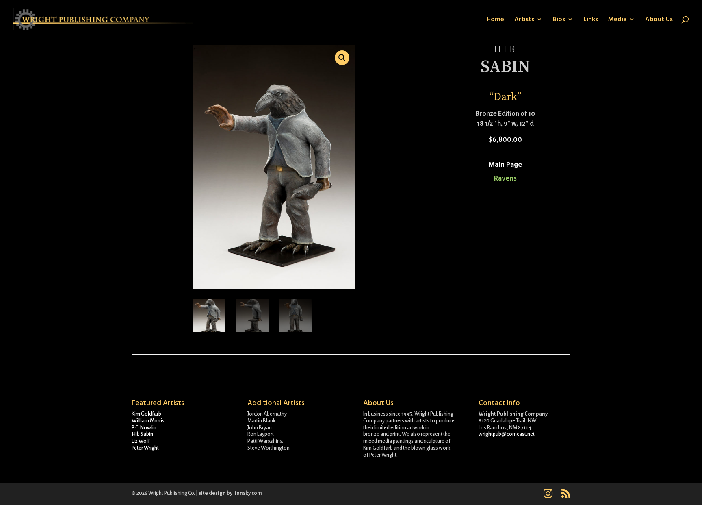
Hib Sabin (142, 434)
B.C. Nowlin (144, 428)
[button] (342, 57)
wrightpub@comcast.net (507, 434)
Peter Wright (145, 448)
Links (590, 20)
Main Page (505, 164)
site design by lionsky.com (230, 493)
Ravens (505, 178)
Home (495, 20)
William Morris (148, 421)
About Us (659, 20)
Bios (558, 20)
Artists (524, 20)
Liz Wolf (141, 441)
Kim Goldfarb (146, 414)
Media (617, 20)
